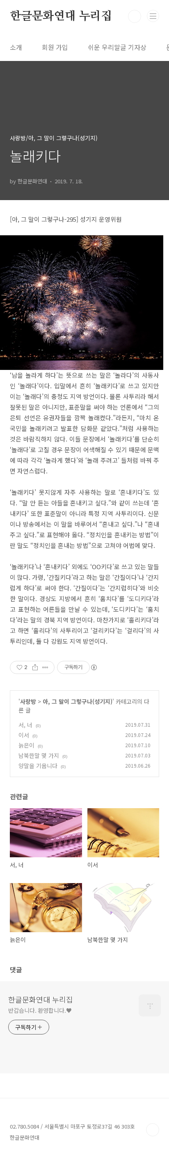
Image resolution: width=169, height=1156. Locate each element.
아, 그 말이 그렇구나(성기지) (77, 701)
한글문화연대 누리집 (61, 16)
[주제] (153, 16)
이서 (23, 735)
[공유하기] (35, 667)
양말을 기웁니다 (37, 766)
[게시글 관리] (45, 667)
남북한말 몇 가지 (38, 755)
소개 (16, 47)
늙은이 (26, 745)
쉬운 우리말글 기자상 (117, 47)
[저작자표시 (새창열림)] (93, 667)
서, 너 (25, 725)
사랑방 (28, 701)
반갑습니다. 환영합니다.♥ (40, 1010)
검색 (134, 16)
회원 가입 (55, 47)
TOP (152, 1129)
